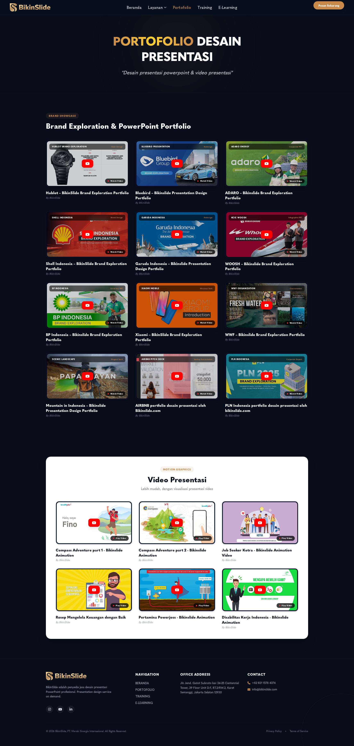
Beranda (134, 7)
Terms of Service (299, 731)
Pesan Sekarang (328, 5)
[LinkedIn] (71, 709)
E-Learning (228, 7)
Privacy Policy (274, 731)
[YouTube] (60, 709)
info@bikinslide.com (264, 689)
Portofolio (182, 7)
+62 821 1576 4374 (264, 683)
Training (204, 7)
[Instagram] (49, 709)
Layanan (155, 7)
